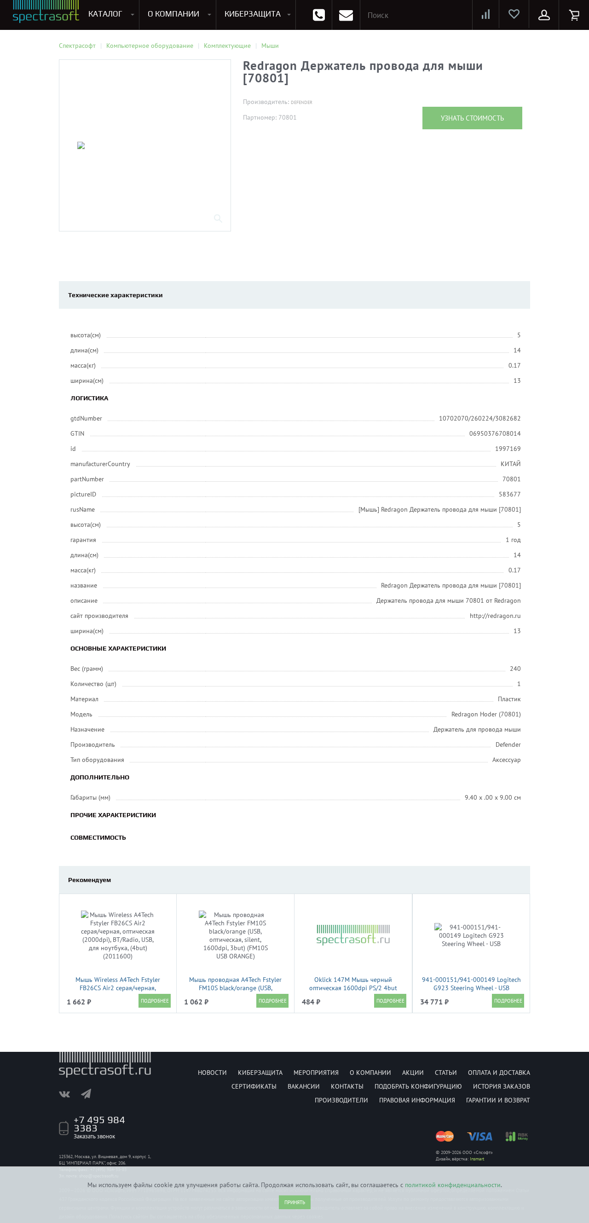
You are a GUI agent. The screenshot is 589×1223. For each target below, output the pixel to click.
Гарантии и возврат (498, 1100)
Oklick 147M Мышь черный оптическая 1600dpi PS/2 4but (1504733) (353, 987)
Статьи (446, 1072)
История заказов (501, 1086)
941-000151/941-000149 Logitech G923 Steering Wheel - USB (471, 983)
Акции (413, 1072)
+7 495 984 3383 (99, 1123)
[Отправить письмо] (346, 15)
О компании (370, 1072)
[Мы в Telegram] (90, 1094)
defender (301, 102)
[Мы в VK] (69, 1094)
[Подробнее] (155, 1001)
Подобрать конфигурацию (418, 1086)
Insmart (477, 1159)
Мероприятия (316, 1072)
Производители (341, 1100)
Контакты (347, 1086)
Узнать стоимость (472, 118)
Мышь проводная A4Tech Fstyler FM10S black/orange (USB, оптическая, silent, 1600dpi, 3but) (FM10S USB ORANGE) (235, 992)
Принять (294, 1202)
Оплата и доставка (499, 1072)
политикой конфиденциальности (453, 1185)
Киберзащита (260, 1072)
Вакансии (304, 1086)
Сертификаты (254, 1086)
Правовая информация (417, 1100)
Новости (212, 1072)
